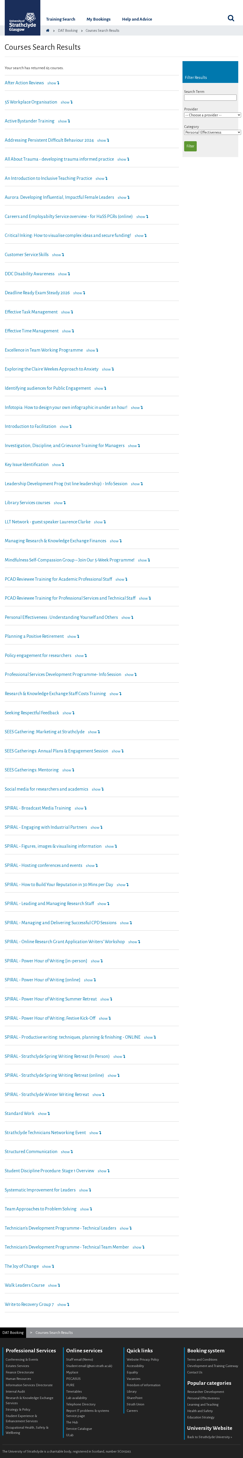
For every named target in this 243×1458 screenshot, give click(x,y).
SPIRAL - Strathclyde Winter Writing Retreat (47, 1094)
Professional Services (31, 1351)
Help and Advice (137, 19)
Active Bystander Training (30, 121)
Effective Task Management (31, 312)
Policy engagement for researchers (38, 655)
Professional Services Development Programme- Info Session (63, 674)
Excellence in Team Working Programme (44, 350)
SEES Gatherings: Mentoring (32, 770)
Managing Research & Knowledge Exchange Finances (55, 541)
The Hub (72, 1422)
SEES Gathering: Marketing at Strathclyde (44, 731)
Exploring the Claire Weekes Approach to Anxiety (52, 369)
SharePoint (134, 1398)
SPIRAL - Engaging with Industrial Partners (46, 827)
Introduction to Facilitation (30, 426)
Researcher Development (205, 1392)
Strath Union (135, 1404)
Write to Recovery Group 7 (29, 1304)
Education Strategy (201, 1417)
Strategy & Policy (18, 1409)
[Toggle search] (231, 18)
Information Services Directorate (29, 1385)
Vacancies (133, 1379)
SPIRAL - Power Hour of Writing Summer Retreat (51, 999)
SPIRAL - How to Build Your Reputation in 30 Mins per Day (59, 884)
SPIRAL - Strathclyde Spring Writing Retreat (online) (54, 1075)
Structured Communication (31, 1151)
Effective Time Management (32, 331)
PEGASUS (73, 1379)
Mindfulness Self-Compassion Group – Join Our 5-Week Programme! (70, 560)
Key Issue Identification (27, 464)
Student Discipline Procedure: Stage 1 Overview (49, 1170)
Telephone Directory (81, 1404)
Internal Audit (15, 1391)
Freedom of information (143, 1385)
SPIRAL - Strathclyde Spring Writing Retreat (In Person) (57, 1056)
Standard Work (20, 1113)
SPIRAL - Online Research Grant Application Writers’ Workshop (65, 941)
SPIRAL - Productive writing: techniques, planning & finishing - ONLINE (72, 1037)
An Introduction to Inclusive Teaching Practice (49, 178)
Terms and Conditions (202, 1359)
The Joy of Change (22, 1266)
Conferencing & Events (22, 1359)
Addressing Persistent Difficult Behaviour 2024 (49, 140)
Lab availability (76, 1398)
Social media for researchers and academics (46, 789)
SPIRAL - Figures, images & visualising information (53, 846)
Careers (132, 1411)
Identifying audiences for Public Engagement (48, 388)
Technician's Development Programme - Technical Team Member (67, 1247)
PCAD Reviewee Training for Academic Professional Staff (58, 579)
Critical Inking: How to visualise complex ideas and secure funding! (68, 235)
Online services (84, 1351)
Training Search (60, 19)
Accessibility (135, 1366)
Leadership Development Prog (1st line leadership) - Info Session (66, 483)
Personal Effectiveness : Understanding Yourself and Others (61, 617)
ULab (70, 1435)
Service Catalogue (79, 1429)
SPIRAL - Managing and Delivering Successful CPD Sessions (61, 922)
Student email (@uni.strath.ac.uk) (89, 1366)
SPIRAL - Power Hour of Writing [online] (42, 980)
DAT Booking (13, 1333)
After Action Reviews (24, 83)
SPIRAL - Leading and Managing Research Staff (49, 903)
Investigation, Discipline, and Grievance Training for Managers (65, 445)
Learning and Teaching (203, 1404)
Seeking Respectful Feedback (32, 713)
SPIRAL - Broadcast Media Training (38, 808)
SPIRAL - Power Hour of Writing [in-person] (46, 961)
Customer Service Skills (27, 254)
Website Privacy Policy (143, 1359)
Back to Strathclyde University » (209, 1437)
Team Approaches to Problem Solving (41, 1209)
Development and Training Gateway (212, 1366)
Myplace (72, 1372)
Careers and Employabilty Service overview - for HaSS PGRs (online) (69, 216)
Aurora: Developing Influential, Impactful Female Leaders (59, 197)
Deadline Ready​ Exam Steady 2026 (37, 292)
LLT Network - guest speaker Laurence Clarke (47, 522)
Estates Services (17, 1366)
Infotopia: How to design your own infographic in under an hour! (66, 407)
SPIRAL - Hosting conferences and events (43, 865)
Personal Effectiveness (203, 1398)
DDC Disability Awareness (30, 274)
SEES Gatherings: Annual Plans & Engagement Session (56, 751)
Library (132, 1391)
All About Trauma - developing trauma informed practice (59, 159)
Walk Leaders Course (25, 1285)
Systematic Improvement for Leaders (40, 1190)
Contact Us (194, 1372)
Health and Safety (200, 1411)
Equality (132, 1372)
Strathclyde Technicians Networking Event (45, 1132)
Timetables (74, 1391)
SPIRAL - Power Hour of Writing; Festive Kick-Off (50, 1018)
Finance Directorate (20, 1372)
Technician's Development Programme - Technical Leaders (60, 1228)
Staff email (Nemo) (79, 1359)
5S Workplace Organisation (31, 102)
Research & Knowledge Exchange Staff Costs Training (55, 693)
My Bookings (99, 19)
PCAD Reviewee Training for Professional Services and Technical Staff (70, 598)
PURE (70, 1385)
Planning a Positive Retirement (34, 636)
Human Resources (18, 1379)
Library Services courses (27, 502)
